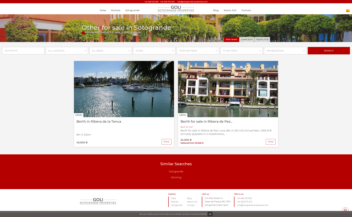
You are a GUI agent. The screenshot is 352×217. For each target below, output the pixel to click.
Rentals (115, 10)
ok (210, 214)
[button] (81, 115)
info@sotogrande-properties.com (253, 205)
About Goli (230, 10)
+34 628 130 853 (151, 2)
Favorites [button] (245, 5)
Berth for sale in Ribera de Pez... (207, 121)
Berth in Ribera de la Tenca (98, 121)
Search (329, 50)
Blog (216, 10)
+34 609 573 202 (167, 2)
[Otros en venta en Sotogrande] (348, 8)
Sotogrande (132, 10)
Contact (246, 10)
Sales (103, 10)
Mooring (176, 177)
